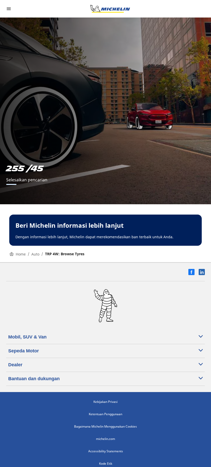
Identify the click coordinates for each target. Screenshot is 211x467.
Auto (35, 254)
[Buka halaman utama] (110, 8)
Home (21, 254)
